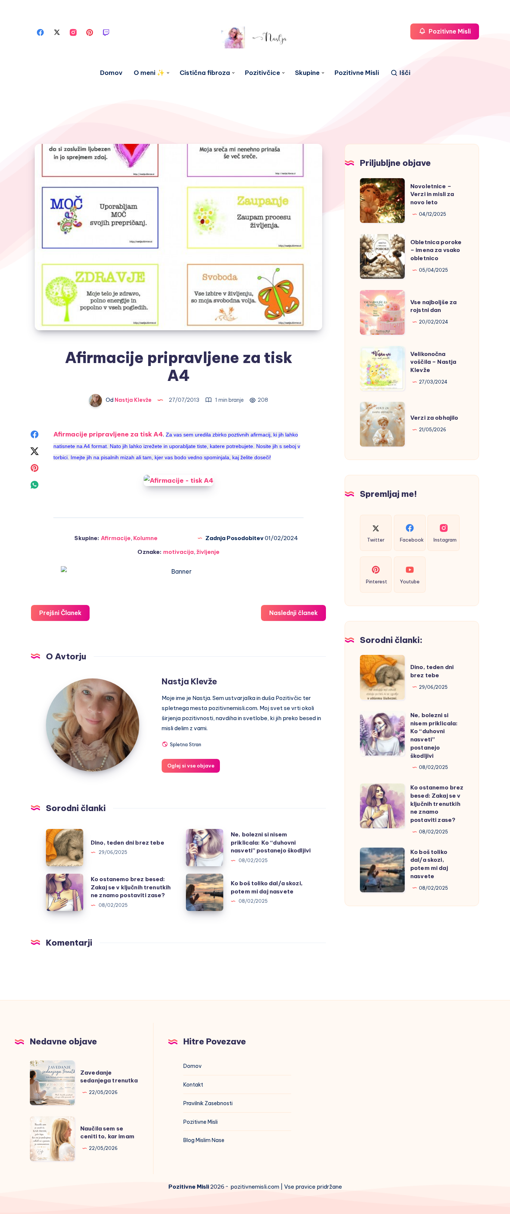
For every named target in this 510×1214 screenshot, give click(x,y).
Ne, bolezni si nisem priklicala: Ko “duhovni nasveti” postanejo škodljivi (271, 842)
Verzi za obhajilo (434, 417)
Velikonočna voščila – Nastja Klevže (433, 361)
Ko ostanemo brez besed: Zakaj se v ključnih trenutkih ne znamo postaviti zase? (131, 887)
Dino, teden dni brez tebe (127, 842)
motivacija (178, 551)
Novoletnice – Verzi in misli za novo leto (432, 194)
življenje (208, 551)
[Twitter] (56, 31)
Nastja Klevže (189, 681)
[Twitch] (106, 31)
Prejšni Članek (60, 613)
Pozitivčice (262, 73)
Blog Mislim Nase (203, 1140)
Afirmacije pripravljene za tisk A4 (108, 434)
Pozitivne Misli (357, 73)
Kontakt (193, 1084)
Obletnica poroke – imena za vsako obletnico (435, 250)
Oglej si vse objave (190, 766)
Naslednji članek (293, 613)
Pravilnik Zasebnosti (208, 1103)
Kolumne (145, 538)
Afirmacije (116, 538)
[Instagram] (73, 31)
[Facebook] (40, 31)
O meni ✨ (149, 73)
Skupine (307, 73)
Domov (111, 73)
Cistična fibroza (205, 73)
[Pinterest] (89, 31)
